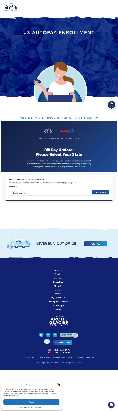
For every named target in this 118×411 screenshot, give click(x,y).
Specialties (58, 282)
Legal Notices (44, 357)
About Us (58, 286)
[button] (58, 385)
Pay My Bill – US (58, 297)
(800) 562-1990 (62, 350)
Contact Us (62, 342)
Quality (58, 274)
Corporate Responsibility (63, 357)
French (58, 309)
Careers (58, 290)
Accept (31, 402)
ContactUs (111, 105)
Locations (58, 293)
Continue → (101, 192)
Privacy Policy (38, 407)
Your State (13, 187)
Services (58, 278)
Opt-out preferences (26, 407)
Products (58, 270)
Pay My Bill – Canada (58, 301)
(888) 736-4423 (62, 352)
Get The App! (58, 305)
